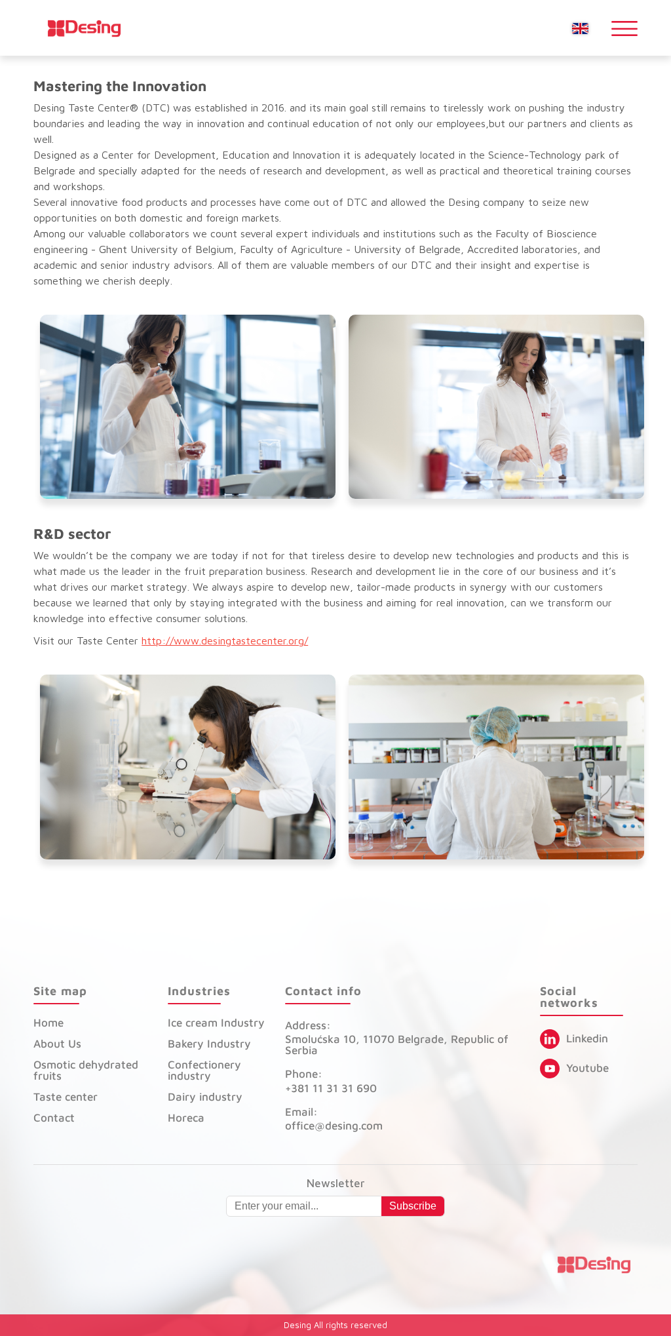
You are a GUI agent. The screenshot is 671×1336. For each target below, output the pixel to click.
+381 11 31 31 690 (331, 1088)
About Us (57, 1043)
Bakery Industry (209, 1043)
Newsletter (336, 1183)
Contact (54, 1117)
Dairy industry (205, 1096)
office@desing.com (334, 1125)
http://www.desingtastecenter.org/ (225, 640)
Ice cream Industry (216, 1022)
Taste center (65, 1096)
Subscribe (412, 1205)
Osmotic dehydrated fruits (85, 1070)
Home (48, 1022)
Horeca (186, 1117)
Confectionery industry (204, 1070)
